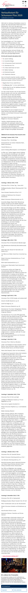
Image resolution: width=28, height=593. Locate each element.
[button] (25, 6)
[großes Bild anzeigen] (14, 566)
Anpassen (4, 590)
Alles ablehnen (17, 590)
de (23, 3)
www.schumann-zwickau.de (10, 556)
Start (4, 9)
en (25, 3)
